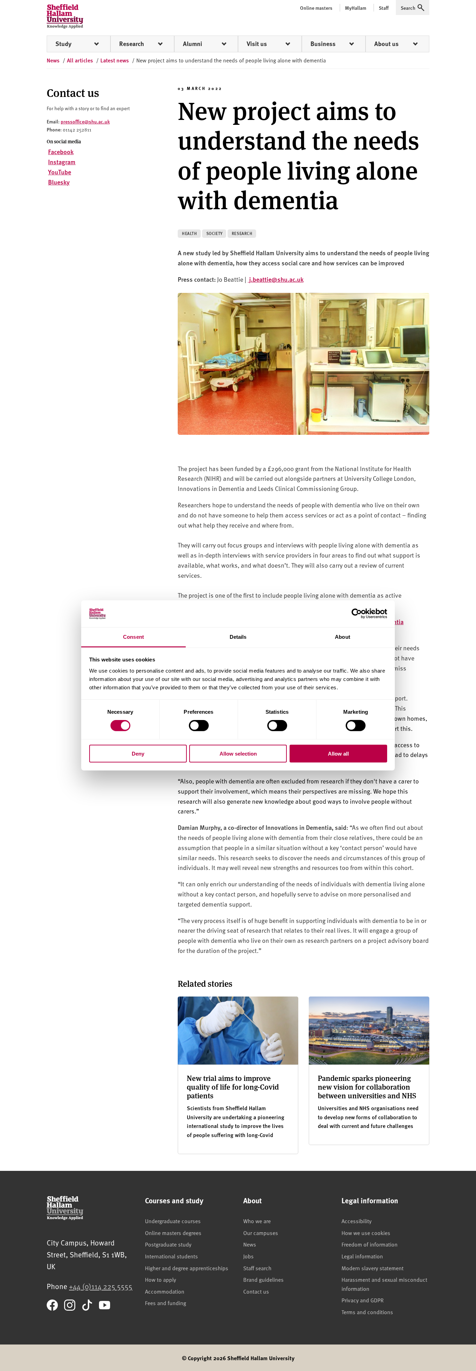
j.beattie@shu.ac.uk (276, 279)
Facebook (61, 151)
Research (131, 43)
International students (171, 1256)
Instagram (62, 161)
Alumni (192, 43)
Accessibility (356, 1221)
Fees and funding (165, 1302)
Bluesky (59, 181)
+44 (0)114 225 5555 (100, 1286)
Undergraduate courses (173, 1221)
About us (386, 43)
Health (189, 233)
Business (323, 43)
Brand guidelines (263, 1279)
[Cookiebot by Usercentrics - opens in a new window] (356, 613)
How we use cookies (365, 1232)
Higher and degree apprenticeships (186, 1268)
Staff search (257, 1268)
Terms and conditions (367, 1312)
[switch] (199, 725)
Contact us (256, 1291)
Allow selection (238, 753)
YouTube (59, 171)
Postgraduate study (168, 1244)
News (249, 1244)
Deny (138, 753)
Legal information (362, 1256)
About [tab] (342, 637)
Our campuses (260, 1232)
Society (214, 233)
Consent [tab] (133, 637)
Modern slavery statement (372, 1268)
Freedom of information (369, 1244)
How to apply (160, 1279)
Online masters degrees (173, 1232)
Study (63, 43)
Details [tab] (238, 637)
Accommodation (164, 1291)
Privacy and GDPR (362, 1300)
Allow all (338, 753)
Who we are (257, 1221)
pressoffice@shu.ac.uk (85, 121)
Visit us (257, 43)
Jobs (248, 1256)
